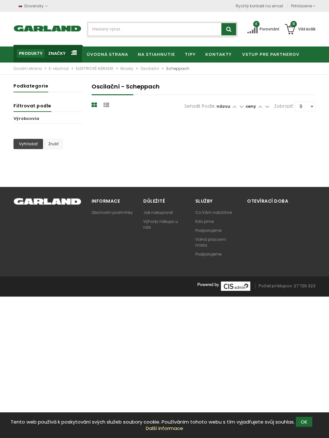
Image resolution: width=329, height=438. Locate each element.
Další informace (164, 428)
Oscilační (150, 68)
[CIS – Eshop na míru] (224, 286)
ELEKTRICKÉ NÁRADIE (95, 68)
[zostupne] (241, 106)
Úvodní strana (28, 68)
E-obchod (59, 68)
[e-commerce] (47, 28)
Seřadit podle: (200, 106)
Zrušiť (53, 144)
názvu (223, 106)
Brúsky (127, 68)
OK (304, 421)
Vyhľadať (28, 144)
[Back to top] (322, 426)
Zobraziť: (284, 106)
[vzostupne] (234, 106)
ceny (251, 106)
